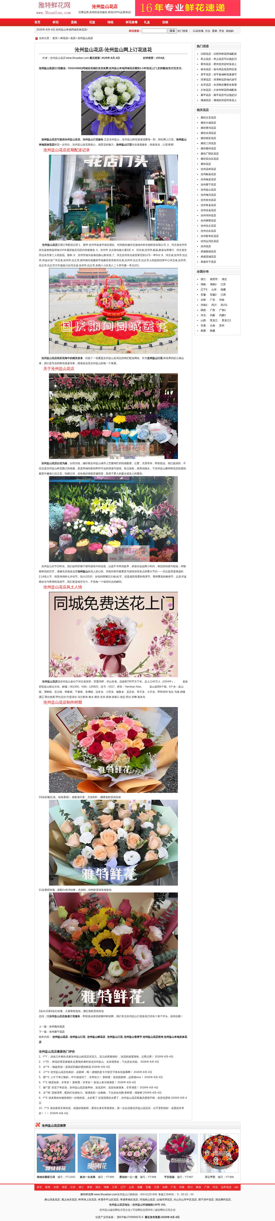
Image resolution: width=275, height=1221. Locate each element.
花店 (72, 38)
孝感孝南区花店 (129, 1199)
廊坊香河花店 (208, 127)
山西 (203, 320)
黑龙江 (214, 320)
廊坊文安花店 (208, 117)
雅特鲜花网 (86, 1194)
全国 (56, 1187)
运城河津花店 (164, 1199)
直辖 (89, 1187)
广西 (212, 310)
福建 (223, 289)
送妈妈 (230, 30)
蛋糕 (214, 30)
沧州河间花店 (208, 215)
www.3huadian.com (77, 57)
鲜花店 (64, 38)
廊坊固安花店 (208, 138)
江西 (223, 294)
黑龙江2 (226, 320)
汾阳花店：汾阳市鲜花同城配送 (219, 53)
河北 (203, 315)
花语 (64, 1187)
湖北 (224, 279)
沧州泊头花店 (208, 230)
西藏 (212, 330)
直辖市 (214, 279)
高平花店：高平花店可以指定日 (219, 95)
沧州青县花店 (208, 205)
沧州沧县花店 (208, 210)
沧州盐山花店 (85, 38)
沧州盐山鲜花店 (96, 1036)
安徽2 (213, 294)
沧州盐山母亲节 (133, 1036)
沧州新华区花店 (210, 236)
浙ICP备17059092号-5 (130, 1217)
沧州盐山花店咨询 (153, 1036)
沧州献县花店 (208, 174)
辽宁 (123, 1187)
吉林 (203, 299)
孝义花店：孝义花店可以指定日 (219, 59)
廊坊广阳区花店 (210, 153)
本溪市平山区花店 (108, 1199)
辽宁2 (204, 289)
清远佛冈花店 (223, 1199)
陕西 (203, 310)
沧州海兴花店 (57, 1026)
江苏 (223, 284)
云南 (212, 325)
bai (236, 1187)
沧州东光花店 (208, 199)
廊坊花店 (206, 163)
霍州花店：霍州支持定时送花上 (219, 64)
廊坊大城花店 (208, 122)
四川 (214, 304)
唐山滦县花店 (52, 1199)
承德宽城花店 (208, 256)
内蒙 (212, 315)
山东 (214, 289)
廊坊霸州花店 (208, 148)
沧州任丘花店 (208, 225)
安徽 (203, 294)
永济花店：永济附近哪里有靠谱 (219, 84)
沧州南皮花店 (208, 179)
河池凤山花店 (147, 1199)
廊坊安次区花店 (210, 158)
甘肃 (203, 325)
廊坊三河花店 (208, 143)
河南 (221, 299)
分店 (72, 1187)
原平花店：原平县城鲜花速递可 (219, 74)
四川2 (224, 304)
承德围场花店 (208, 251)
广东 (212, 299)
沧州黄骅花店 (208, 220)
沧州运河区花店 (210, 241)
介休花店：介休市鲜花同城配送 (219, 89)
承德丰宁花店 (208, 261)
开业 (221, 30)
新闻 (47, 1187)
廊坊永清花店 (208, 133)
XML (163, 1204)
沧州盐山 (46, 139)
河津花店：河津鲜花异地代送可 (219, 79)
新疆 (203, 330)
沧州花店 (206, 246)
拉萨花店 (226, 1187)
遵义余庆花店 (69, 1199)
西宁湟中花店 (206, 1199)
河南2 (204, 304)
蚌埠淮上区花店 (87, 1199)
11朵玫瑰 (198, 30)
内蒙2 (222, 315)
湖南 (203, 284)
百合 (207, 30)
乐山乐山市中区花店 (185, 1199)
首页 (55, 38)
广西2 (222, 310)
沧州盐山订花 (124, 144)
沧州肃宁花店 (57, 1031)
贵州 (221, 325)
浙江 (203, 279)
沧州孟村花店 (208, 169)
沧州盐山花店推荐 (54, 1125)
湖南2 (213, 284)
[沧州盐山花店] (54, 15)
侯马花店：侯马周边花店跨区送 (219, 69)
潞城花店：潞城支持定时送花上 (219, 100)
